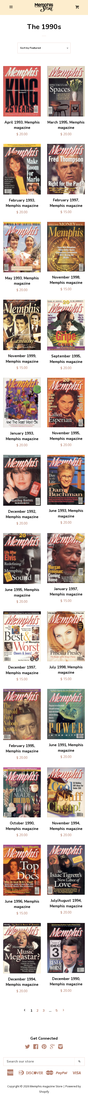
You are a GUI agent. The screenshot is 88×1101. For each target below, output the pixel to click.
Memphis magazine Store (46, 1086)
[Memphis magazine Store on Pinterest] (44, 1047)
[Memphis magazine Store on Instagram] (60, 1047)
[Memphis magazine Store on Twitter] (27, 1047)
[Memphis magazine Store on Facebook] (35, 1047)
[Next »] (63, 1010)
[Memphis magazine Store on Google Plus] (52, 1047)
